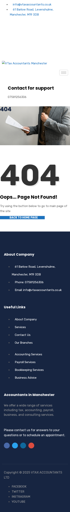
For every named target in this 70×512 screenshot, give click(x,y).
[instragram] (35, 50)
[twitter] (35, 32)
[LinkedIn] (23, 445)
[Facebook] (35, 23)
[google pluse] (35, 41)
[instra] (31, 445)
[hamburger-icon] (63, 72)
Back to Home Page (23, 217)
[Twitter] (15, 445)
